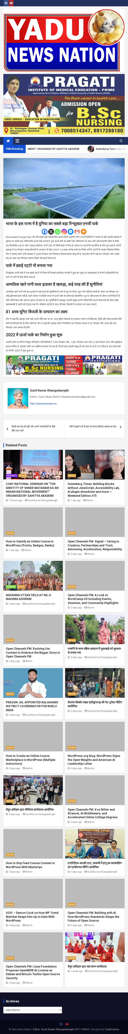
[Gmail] (77, 232)
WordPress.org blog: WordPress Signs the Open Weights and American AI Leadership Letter (94, 759)
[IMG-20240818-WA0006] (64, 357)
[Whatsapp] (57, 232)
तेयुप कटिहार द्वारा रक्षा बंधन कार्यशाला (87, 966)
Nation (22, 476)
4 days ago (14, 925)
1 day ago (76, 500)
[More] (83, 232)
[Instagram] (64, 232)
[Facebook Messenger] (71, 232)
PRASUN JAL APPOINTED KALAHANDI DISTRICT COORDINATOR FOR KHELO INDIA (32, 706)
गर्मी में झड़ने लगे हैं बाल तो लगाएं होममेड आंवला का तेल (92, 426)
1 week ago (77, 971)
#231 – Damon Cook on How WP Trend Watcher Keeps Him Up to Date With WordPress (32, 916)
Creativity (12, 476)
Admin (89, 500)
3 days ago (14, 814)
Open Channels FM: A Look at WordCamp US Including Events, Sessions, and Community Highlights (93, 599)
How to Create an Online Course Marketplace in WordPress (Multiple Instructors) (30, 759)
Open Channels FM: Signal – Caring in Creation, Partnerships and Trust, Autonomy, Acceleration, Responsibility (95, 545)
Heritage (11, 587)
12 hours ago (15, 500)
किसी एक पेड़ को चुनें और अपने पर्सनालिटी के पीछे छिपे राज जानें (33, 428)
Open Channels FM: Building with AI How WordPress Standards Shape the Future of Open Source (93, 916)
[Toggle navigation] (17, 141)
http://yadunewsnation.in (43, 403)
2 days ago (76, 554)
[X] (51, 232)
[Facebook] (45, 232)
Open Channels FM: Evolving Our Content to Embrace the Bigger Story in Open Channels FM (33, 652)
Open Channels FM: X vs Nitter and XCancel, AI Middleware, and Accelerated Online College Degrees (93, 813)
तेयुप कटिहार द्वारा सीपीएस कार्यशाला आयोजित (30, 809)
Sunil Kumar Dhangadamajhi (49, 390)
